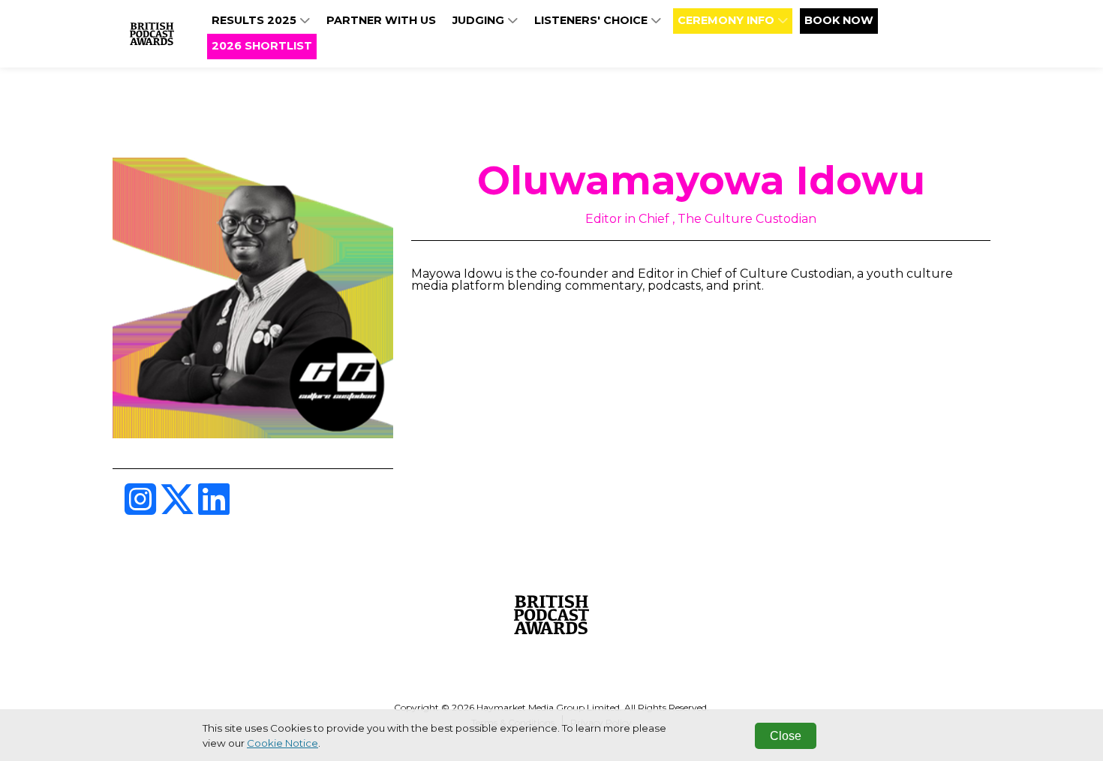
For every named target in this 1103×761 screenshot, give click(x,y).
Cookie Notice (282, 743)
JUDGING (479, 20)
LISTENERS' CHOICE (592, 20)
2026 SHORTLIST (262, 46)
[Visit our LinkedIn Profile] (214, 508)
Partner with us (381, 20)
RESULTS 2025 (255, 20)
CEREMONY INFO (727, 20)
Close (785, 735)
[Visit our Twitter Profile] (178, 508)
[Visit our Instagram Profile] (142, 508)
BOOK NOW (838, 20)
